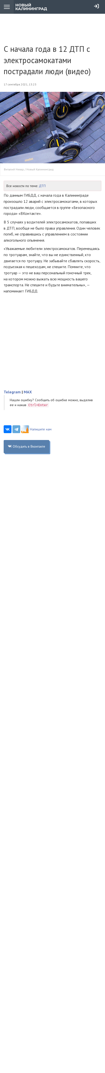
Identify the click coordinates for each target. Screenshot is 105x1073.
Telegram (12, 391)
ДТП (42, 186)
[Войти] (96, 6)
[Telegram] (16, 429)
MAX (28, 391)
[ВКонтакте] (7, 429)
